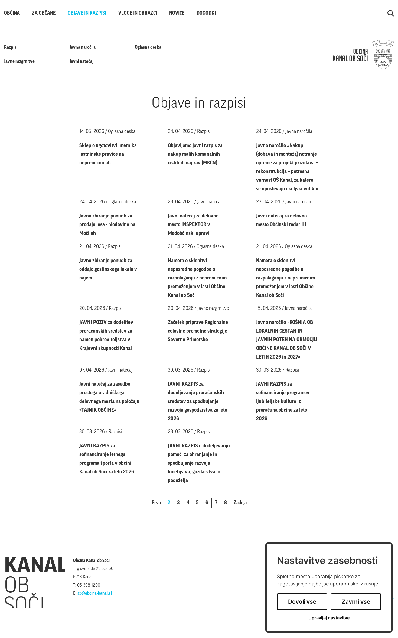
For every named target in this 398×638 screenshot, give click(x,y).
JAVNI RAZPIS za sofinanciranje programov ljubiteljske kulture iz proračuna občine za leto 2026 (282, 402)
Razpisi (10, 47)
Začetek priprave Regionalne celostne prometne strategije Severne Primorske (198, 331)
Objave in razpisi (87, 13)
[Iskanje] (390, 13)
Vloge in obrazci (137, 13)
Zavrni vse (356, 601)
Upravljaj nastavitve (329, 617)
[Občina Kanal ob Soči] (363, 55)
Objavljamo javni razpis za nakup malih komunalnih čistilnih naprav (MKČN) (195, 154)
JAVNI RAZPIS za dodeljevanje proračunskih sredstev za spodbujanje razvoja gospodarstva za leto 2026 (197, 402)
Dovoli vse (302, 601)
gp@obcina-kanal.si (94, 593)
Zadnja (240, 503)
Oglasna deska (148, 47)
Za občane (44, 13)
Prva (156, 503)
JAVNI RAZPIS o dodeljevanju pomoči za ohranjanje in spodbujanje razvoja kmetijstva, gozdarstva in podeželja (199, 463)
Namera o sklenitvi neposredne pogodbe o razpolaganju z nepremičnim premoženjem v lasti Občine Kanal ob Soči (197, 278)
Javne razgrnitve (19, 61)
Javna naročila (83, 47)
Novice (176, 13)
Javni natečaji (82, 61)
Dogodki (206, 13)
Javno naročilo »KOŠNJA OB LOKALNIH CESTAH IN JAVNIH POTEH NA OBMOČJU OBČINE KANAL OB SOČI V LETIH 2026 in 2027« (286, 340)
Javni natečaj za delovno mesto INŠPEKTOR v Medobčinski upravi (193, 225)
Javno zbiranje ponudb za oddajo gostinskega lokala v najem (108, 269)
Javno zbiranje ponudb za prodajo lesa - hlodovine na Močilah (107, 225)
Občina (12, 13)
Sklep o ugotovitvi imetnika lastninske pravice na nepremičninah (108, 154)
